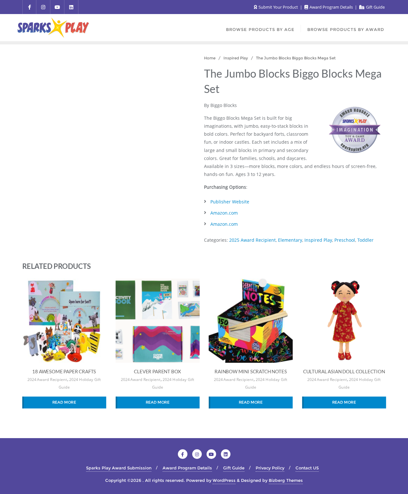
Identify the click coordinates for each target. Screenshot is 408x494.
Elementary (290, 240)
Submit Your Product (278, 7)
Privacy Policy (270, 467)
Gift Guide (375, 7)
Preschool (344, 240)
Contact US (307, 467)
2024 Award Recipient (47, 379)
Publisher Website (229, 202)
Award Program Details (331, 7)
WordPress (224, 480)
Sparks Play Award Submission (118, 467)
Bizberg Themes (286, 480)
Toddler (365, 240)
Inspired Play (235, 58)
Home (209, 58)
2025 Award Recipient (252, 240)
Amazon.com (224, 213)
